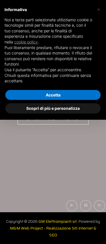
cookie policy (26, 41)
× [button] (99, 9)
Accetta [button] (53, 94)
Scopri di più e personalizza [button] (53, 108)
